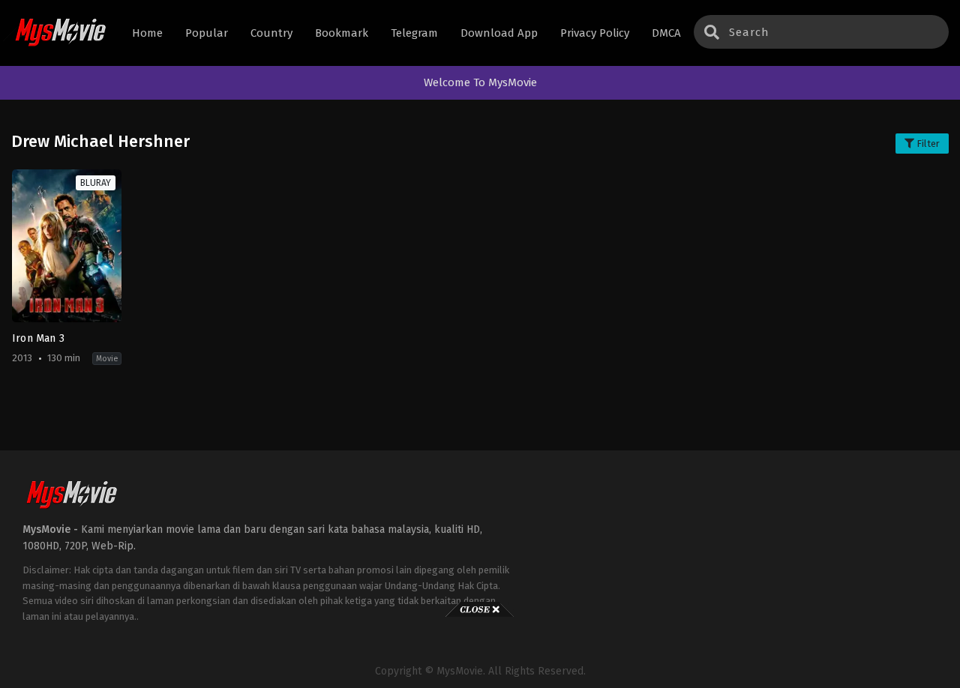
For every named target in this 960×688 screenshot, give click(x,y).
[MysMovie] (60, 33)
